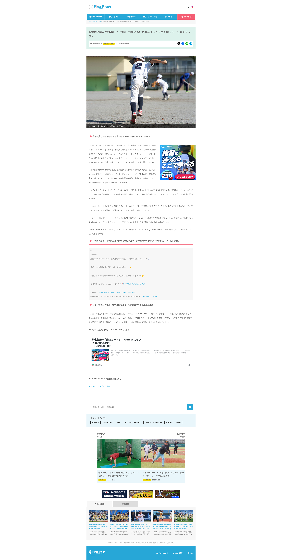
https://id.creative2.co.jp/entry (100, 386)
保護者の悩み (132, 17)
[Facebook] (182, 43)
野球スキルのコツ (95, 17)
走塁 (100, 21)
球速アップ (95, 422)
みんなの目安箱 (178, 553)
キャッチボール (107, 422)
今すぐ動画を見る (186, 17)
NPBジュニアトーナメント (154, 422)
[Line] (186, 43)
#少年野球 (127, 284)
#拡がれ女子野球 (138, 284)
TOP (90, 21)
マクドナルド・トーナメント (133, 422)
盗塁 (112, 43)
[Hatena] (190, 43)
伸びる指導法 (113, 17)
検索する (190, 407)
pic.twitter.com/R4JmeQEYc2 (123, 292)
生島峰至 (178, 422)
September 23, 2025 (149, 296)
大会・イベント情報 (150, 17)
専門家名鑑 (168, 17)
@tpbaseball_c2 (105, 292)
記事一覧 (95, 21)
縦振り (118, 422)
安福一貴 (106, 43)
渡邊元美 (169, 422)
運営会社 (190, 553)
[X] (178, 43)
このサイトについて (162, 553)
